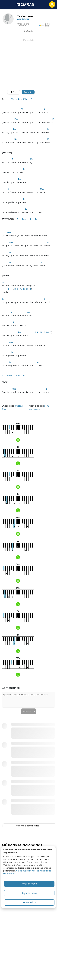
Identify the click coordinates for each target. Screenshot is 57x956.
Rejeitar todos (29, 893)
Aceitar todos (29, 883)
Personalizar (29, 902)
